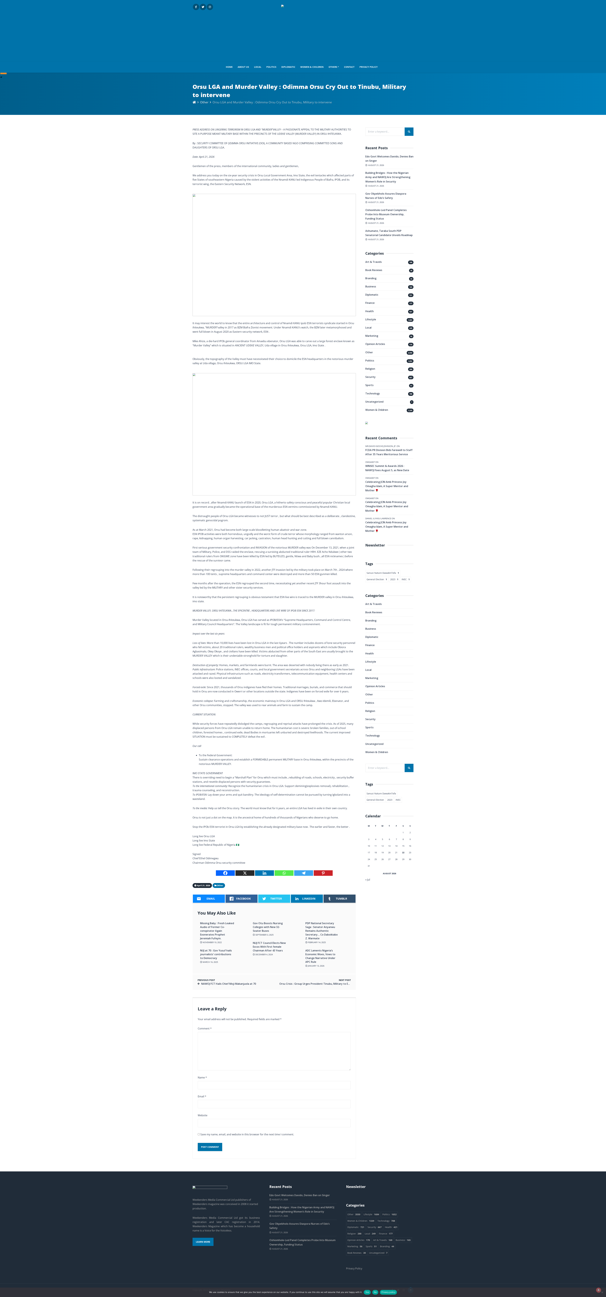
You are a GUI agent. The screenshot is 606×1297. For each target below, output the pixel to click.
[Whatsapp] (284, 873)
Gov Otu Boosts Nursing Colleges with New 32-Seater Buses (268, 927)
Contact (349, 66)
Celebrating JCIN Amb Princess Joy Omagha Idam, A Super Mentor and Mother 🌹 (386, 486)
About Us (243, 66)
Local (257, 66)
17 (369, 852)
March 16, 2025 (210, 962)
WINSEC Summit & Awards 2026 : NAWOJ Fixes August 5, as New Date (387, 468)
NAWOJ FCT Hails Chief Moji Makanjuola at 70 (228, 983)
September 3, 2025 (264, 934)
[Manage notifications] (598, 1290)
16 (410, 845)
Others (333, 66)
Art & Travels (373, 262)
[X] (244, 873)
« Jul (367, 879)
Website (202, 1115)
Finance (370, 303)
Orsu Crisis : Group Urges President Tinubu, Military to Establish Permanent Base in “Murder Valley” (340, 983)
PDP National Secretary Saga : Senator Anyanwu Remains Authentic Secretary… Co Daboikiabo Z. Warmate (321, 930)
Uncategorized (374, 401)
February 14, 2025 (316, 942)
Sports (369, 385)
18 (375, 852)
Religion (370, 368)
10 (369, 845)
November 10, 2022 (212, 942)
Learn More (203, 1241)
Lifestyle (370, 319)
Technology (372, 393)
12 (382, 845)
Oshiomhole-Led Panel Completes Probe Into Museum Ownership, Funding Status (386, 214)
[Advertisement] (303, 34)
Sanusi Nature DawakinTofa (383, 572)
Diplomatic (288, 66)
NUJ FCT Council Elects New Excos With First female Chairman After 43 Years (269, 946)
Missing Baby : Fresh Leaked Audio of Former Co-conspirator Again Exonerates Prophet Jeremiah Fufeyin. (217, 930)
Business (370, 286)
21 (396, 852)
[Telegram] (303, 873)
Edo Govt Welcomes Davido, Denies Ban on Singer (299, 1195)
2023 (394, 579)
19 (382, 852)
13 (389, 845)
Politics (271, 66)
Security (370, 377)
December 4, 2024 (264, 954)
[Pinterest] (323, 873)
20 (389, 852)
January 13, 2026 (315, 965)
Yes (367, 1292)
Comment (205, 1028)
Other (204, 102)
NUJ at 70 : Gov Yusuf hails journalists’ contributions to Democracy (216, 954)
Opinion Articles (375, 344)
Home (229, 66)
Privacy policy (388, 1292)
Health (369, 311)
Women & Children (312, 66)
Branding (370, 278)
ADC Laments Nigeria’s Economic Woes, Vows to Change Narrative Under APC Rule (320, 956)
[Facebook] (225, 873)
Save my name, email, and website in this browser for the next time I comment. (247, 1134)
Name (202, 1077)
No (375, 1292)
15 (403, 845)
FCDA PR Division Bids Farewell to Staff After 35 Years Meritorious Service (389, 452)
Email (202, 1096)
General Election (377, 579)
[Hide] (1, 77)
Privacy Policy (368, 66)
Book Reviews (373, 270)
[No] (602, 1292)
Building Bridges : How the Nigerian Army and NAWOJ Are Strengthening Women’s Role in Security (387, 177)
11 (375, 845)
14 (396, 845)
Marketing (371, 336)
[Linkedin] (264, 873)
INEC (406, 579)
